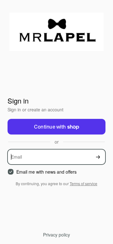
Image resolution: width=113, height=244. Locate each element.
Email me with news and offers (46, 172)
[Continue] (98, 156)
